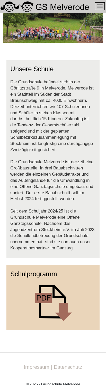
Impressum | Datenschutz (53, 367)
